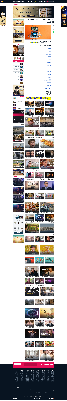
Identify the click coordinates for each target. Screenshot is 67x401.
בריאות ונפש (32, 378)
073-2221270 (17, 390)
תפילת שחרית (49, 82)
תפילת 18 (49, 86)
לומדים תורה (32, 371)
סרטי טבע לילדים (37, 379)
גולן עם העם (43, 376)
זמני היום (48, 379)
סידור (47, 69)
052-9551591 (38, 390)
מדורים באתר (47, 370)
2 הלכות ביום (52, 375)
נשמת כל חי (17, 381)
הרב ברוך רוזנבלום (27, 378)
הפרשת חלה (22, 380)
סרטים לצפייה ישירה (37, 374)
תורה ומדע (49, 56)
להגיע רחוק (43, 378)
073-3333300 (45, 390)
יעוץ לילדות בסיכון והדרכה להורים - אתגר (16, 386)
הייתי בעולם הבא (43, 381)
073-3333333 (52, 393)
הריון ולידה (22, 378)
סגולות (33, 376)
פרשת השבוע (49, 57)
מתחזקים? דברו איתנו (15, 1)
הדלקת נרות (22, 374)
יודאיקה (33, 382)
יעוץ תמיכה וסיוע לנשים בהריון (37, 389)
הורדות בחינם (49, 65)
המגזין (48, 372)
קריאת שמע (17, 377)
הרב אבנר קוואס (27, 381)
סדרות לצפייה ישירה (37, 375)
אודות (53, 383)
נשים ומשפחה (21, 370)
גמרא (33, 373)
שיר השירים (17, 380)
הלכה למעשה (43, 374)
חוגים (38, 381)
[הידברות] (31, 1)
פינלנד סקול (33, 375)
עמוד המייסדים (52, 381)
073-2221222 (53, 387)
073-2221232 (24, 387)
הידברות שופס (52, 380)
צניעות (22, 376)
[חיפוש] (47, 1)
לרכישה (17, 217)
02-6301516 (53, 390)
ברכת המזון (17, 375)
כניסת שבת (48, 71)
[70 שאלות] (20, 1)
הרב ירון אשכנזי (27, 377)
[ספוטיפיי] (19, 1)
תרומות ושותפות (52, 379)
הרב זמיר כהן (28, 371)
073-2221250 (45, 393)
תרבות (50, 59)
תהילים (17, 378)
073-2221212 (46, 387)
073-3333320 (17, 387)
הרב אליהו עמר (27, 382)
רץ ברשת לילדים (37, 372)
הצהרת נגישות (52, 382)
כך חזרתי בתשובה (43, 379)
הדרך (48, 74)
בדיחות (38, 373)
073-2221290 (24, 390)
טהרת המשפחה (21, 373)
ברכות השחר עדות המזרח (47, 88)
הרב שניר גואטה (27, 376)
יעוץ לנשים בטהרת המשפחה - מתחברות (51, 389)
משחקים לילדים (37, 376)
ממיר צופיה (53, 392)
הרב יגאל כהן (27, 375)
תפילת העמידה (49, 85)
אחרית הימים (32, 379)
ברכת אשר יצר (16, 382)
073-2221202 (38, 393)
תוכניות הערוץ (43, 370)
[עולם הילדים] (23, 1)
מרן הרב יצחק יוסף (27, 373)
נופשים (53, 378)
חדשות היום (48, 373)
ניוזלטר (53, 374)
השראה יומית (43, 380)
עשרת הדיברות (32, 374)
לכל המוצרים (18, 232)
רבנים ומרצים (27, 370)
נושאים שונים (32, 370)
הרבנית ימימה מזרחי (21, 375)
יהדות (48, 371)
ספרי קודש (33, 381)
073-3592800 (31, 387)
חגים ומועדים (48, 381)
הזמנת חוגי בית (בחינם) (24, 389)
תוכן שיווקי (48, 382)
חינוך (33, 377)
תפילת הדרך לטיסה (48, 76)
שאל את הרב (52, 376)
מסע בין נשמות (43, 377)
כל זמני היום (18, 122)
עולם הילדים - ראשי (37, 371)
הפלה (22, 377)
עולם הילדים (38, 370)
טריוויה (38, 378)
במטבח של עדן (43, 373)
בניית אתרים (20, 398)
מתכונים (22, 372)
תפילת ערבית (49, 83)
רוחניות (50, 53)
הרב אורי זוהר (27, 379)
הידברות (53, 370)
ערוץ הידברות (52, 372)
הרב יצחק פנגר (27, 374)
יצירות (38, 380)
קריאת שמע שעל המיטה (47, 80)
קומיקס (38, 377)
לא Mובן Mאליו (43, 372)
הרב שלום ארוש (27, 380)
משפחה (48, 376)
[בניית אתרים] (23, 398)
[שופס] (22, 1)
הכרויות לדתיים (49, 63)
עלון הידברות (52, 373)
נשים (48, 374)
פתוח (44, 375)
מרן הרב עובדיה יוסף (27, 372)
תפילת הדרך (16, 379)
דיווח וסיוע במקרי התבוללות (30, 389)
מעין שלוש (49, 77)
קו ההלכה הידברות (45, 389)
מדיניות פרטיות (52, 371)
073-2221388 (38, 387)
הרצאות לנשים (22, 379)
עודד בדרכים (43, 371)
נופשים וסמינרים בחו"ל (38, 392)
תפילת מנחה (16, 372)
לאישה (22, 371)
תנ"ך (33, 372)
